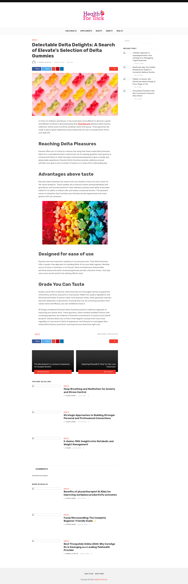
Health (120, 31)
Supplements (86, 31)
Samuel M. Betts (45, 62)
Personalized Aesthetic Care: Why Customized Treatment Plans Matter (144, 93)
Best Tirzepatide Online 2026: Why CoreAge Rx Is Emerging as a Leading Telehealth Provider (89, 547)
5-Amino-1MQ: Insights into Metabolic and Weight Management (89, 443)
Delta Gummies (113, 334)
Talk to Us (88, 574)
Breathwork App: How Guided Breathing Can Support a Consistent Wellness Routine (144, 69)
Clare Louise (71, 395)
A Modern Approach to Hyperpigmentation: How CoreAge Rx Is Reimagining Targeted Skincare (143, 56)
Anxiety (109, 31)
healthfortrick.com (100, 580)
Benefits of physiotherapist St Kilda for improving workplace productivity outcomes (90, 493)
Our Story (99, 574)
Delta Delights (102, 334)
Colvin (68, 448)
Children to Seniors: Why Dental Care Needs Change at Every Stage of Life (144, 81)
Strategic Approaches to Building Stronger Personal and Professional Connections (89, 417)
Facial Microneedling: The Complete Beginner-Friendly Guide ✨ (85, 519)
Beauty (99, 31)
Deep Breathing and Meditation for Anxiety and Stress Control (89, 390)
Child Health (70, 31)
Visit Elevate (84, 124)
